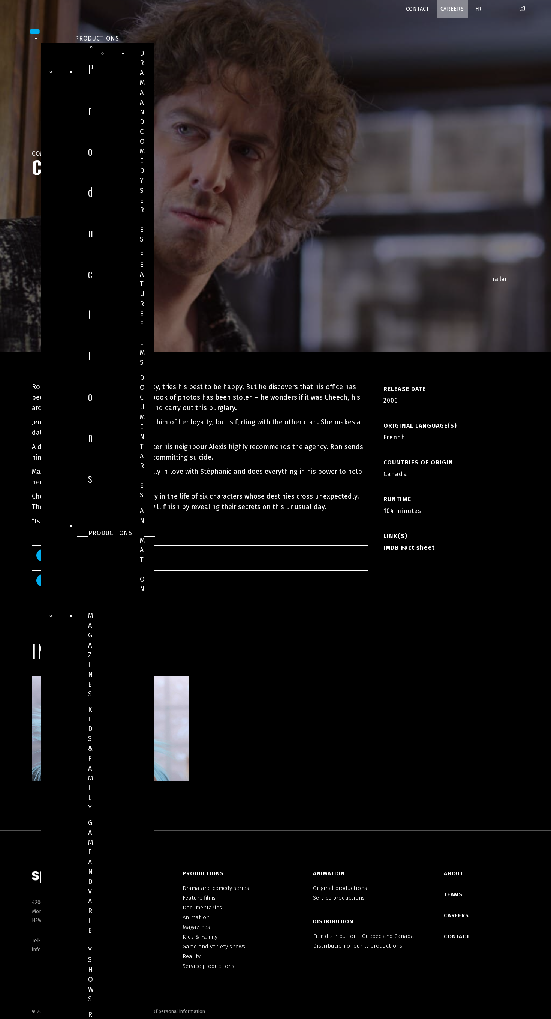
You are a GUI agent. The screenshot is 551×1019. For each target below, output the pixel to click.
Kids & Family (90, 758)
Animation (142, 549)
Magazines (90, 655)
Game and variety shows (91, 911)
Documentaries (142, 436)
